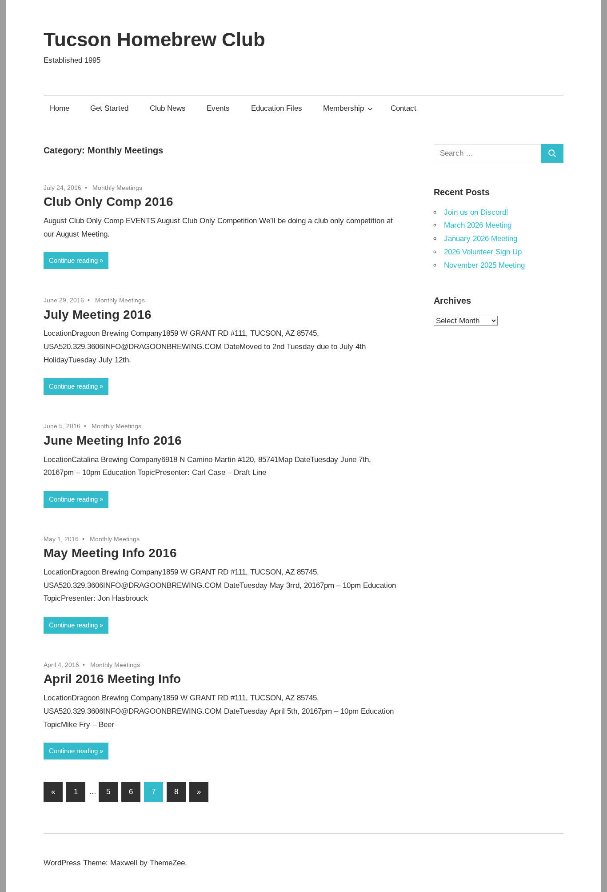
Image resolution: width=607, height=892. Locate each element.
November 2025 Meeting (484, 265)
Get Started (109, 108)
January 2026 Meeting (480, 238)
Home (59, 108)
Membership (343, 108)
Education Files (276, 108)
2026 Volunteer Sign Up (483, 252)
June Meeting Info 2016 (113, 440)
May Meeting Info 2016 (110, 553)
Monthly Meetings (117, 187)
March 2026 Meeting (477, 225)
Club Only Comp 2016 (108, 202)
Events (218, 108)
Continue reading (73, 260)
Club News (168, 108)
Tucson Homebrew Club (154, 39)
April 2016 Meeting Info (112, 679)
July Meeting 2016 (98, 314)
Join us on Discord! (476, 212)
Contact (403, 108)
